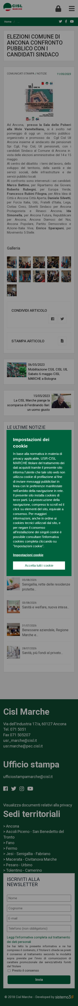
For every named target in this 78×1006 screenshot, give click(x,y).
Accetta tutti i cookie (39, 565)
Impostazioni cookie (28, 555)
